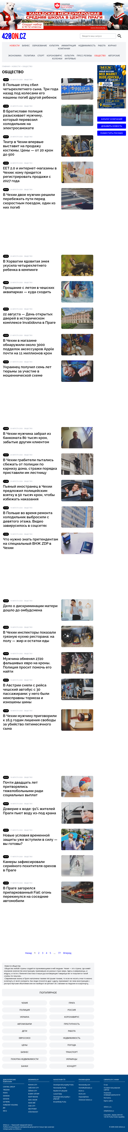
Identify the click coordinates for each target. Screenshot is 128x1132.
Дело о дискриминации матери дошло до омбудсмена (30, 608)
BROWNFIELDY (33, 1080)
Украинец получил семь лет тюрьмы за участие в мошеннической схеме (27, 371)
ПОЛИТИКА (29, 55)
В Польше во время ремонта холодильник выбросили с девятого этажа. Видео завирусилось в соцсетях (27, 519)
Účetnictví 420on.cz (85, 1100)
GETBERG (6, 1102)
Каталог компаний (111, 119)
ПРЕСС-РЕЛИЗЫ (84, 55)
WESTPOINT (32, 1109)
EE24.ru (81, 1091)
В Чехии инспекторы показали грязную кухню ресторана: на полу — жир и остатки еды (29, 636)
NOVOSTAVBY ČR (59, 1080)
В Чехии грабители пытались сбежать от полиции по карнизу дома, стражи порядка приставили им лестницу (30, 466)
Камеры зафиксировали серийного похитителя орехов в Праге (29, 866)
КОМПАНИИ (64, 48)
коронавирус (71, 1017)
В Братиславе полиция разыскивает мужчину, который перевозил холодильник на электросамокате (23, 119)
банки (24, 1066)
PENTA (5, 1093)
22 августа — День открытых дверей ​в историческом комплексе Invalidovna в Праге (29, 318)
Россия (72, 1010)
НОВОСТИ (15, 45)
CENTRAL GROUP (9, 1087)
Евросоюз (24, 1038)
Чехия (24, 1002)
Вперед (67, 952)
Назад (28, 952)
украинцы (71, 1059)
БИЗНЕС (26, 45)
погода (72, 1045)
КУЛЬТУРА (54, 45)
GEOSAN (6, 1099)
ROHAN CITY (32, 1085)
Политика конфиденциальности (112, 1094)
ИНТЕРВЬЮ (70, 58)
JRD (4, 1108)
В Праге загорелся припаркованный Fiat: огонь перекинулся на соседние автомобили (27, 894)
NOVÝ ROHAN (33, 1097)
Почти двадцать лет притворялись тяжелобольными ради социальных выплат (23, 788)
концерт (71, 1066)
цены (25, 1045)
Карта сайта (108, 1101)
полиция (25, 1010)
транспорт (72, 1052)
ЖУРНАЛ (112, 45)
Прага (72, 1002)
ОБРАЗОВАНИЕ (39, 45)
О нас (106, 1085)
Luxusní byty (57, 1094)
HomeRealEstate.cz (85, 1088)
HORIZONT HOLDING (10, 1105)
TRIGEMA (6, 1090)
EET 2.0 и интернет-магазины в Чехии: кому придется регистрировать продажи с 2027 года (30, 174)
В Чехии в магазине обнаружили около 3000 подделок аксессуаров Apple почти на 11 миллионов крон (28, 346)
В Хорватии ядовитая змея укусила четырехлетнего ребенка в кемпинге (26, 265)
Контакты (107, 1098)
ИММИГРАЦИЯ (69, 45)
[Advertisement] (48, 232)
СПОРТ (41, 55)
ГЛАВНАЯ (6, 66)
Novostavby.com (84, 1085)
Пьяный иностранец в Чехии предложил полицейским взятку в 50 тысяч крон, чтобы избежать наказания (29, 492)
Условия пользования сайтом (112, 1089)
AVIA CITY (31, 1106)
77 (59, 952)
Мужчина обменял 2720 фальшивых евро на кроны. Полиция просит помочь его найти (27, 665)
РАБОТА (102, 45)
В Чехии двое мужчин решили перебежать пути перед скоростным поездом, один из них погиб (29, 201)
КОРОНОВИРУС (54, 55)
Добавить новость (111, 126)
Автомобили (24, 1024)
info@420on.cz (109, 1111)
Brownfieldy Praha (59, 1102)
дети (24, 1031)
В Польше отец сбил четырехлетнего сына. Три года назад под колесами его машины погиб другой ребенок (30, 91)
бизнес (24, 1052)
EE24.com (82, 1094)
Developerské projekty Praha (63, 1085)
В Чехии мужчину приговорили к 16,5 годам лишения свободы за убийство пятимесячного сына (30, 722)
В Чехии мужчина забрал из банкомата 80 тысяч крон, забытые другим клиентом (27, 438)
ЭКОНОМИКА (14, 55)
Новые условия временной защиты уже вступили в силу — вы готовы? (30, 839)
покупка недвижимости (24, 1059)
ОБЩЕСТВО (100, 55)
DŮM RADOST (33, 1112)
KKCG (5, 1111)
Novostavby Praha (59, 1088)
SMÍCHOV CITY (33, 1088)
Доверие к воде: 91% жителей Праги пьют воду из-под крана (29, 811)
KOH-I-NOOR (32, 1100)
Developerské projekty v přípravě (61, 1098)
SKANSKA (6, 1096)
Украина (24, 1017)
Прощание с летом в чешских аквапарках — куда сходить (28, 290)
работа (72, 1031)
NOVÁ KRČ (32, 1103)
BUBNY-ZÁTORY (33, 1094)
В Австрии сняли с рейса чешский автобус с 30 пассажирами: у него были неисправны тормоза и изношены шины (26, 693)
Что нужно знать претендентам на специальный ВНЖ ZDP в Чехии (30, 543)
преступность (72, 1024)
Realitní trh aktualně (60, 1091)
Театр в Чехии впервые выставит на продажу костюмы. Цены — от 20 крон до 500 (28, 148)
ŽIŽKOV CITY (32, 1091)
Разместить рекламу (111, 133)
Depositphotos (84, 1097)
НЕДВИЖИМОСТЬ (87, 45)
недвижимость (71, 1038)
